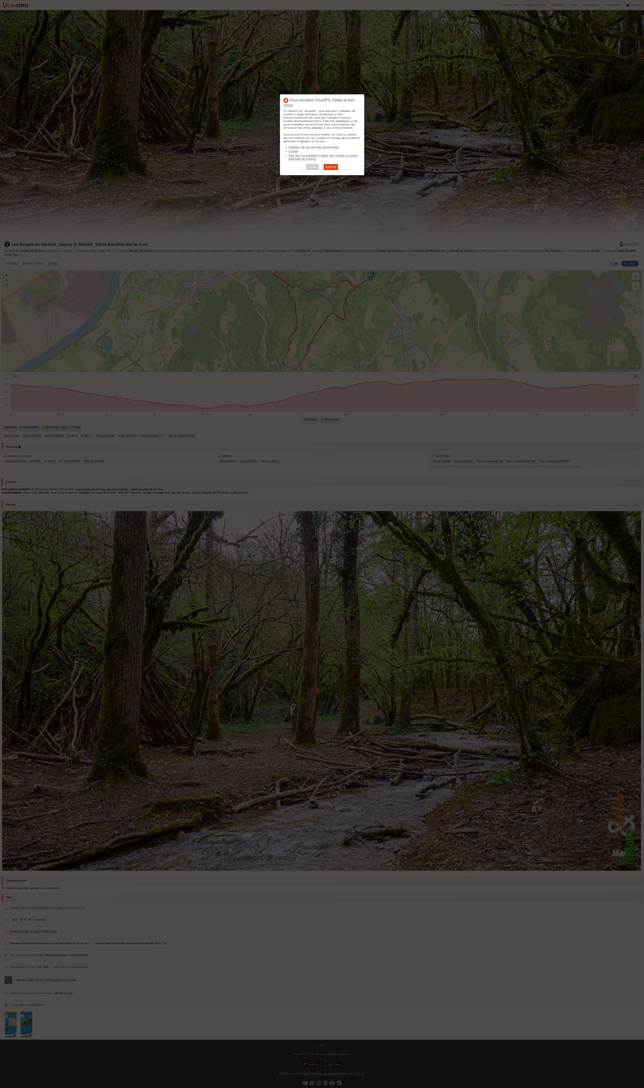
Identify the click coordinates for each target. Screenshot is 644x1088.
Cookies (293, 151)
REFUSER (312, 167)
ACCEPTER (330, 167)
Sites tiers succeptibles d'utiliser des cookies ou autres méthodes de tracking (323, 157)
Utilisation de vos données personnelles (313, 147)
